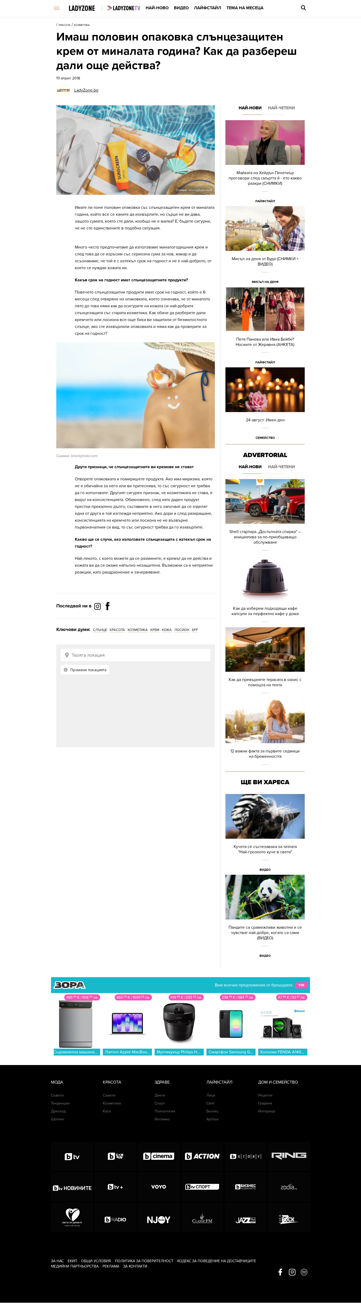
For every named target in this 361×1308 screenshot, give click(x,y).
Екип (72, 1261)
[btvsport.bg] (202, 1186)
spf (195, 630)
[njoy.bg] (159, 1217)
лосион (181, 630)
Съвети (57, 1095)
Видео (181, 8)
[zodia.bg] (289, 1186)
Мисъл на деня (265, 282)
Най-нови (250, 108)
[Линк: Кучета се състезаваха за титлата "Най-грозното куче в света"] (265, 834)
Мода (57, 1082)
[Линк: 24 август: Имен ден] (265, 405)
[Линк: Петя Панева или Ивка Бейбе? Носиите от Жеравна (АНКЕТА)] (265, 327)
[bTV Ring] (289, 1156)
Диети (160, 1095)
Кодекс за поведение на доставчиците (216, 1261)
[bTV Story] (246, 1156)
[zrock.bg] (289, 1217)
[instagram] (292, 1272)
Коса (107, 1111)
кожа (167, 630)
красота (117, 630)
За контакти (135, 1266)
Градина (265, 1103)
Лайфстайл (207, 8)
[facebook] (280, 1272)
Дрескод (58, 1111)
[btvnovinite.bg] (72, 1186)
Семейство (265, 438)
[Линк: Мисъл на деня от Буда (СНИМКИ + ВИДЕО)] (265, 246)
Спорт (160, 1103)
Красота (65, 25)
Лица (210, 1095)
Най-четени (281, 108)
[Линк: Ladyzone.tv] (123, 8)
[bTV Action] (202, 1156)
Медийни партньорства (75, 1266)
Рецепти (265, 1095)
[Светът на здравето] (72, 1217)
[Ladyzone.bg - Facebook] (107, 618)
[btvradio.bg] (115, 1217)
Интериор (266, 1111)
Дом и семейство (278, 1082)
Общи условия (96, 1261)
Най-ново (157, 8)
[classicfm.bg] (202, 1217)
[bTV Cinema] (159, 1156)
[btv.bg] (72, 1156)
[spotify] (304, 1272)
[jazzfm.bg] (246, 1217)
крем (154, 630)
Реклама (111, 1266)
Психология (165, 1111)
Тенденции (60, 1103)
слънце (100, 630)
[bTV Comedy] (115, 1156)
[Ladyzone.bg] (87, 8)
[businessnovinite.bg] (246, 1186)
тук (301, 985)
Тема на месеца (244, 8)
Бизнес (212, 1111)
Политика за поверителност (144, 1261)
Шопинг (57, 1119)
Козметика (82, 25)
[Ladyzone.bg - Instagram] (98, 606)
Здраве (162, 1082)
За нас (57, 1261)
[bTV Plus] (115, 1186)
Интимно (162, 1119)
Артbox (212, 1119)
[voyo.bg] (159, 1186)
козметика (138, 630)
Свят (210, 1103)
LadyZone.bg (86, 90)
